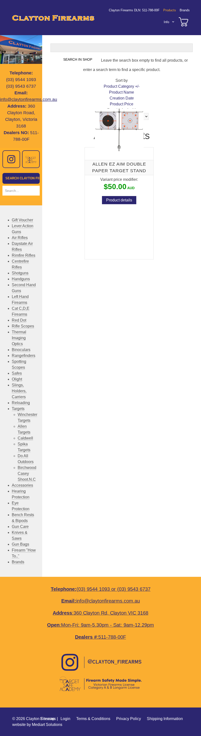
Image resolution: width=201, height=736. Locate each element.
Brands (18, 562)
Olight (17, 379)
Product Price (121, 104)
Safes (17, 373)
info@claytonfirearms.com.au (28, 99)
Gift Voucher (22, 220)
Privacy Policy (128, 719)
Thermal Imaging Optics (19, 338)
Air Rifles (20, 238)
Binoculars (21, 350)
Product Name (121, 92)
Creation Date (122, 98)
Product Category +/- (121, 86)
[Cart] (183, 21)
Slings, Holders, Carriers (19, 391)
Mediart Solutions (47, 724)
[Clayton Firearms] (52, 17)
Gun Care (20, 526)
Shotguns (20, 273)
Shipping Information (165, 719)
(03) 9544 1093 (93, 589)
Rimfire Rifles (23, 255)
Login (65, 719)
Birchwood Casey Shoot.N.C (27, 473)
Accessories (22, 485)
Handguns (21, 279)
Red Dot (19, 320)
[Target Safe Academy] (31, 159)
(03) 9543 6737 (134, 589)
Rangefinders (23, 356)
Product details (119, 200)
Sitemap (47, 719)
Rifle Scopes (23, 326)
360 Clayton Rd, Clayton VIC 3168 (111, 613)
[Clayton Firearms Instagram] (11, 159)
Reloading (21, 403)
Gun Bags (20, 544)
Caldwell (25, 438)
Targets (18, 409)
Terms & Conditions (93, 719)
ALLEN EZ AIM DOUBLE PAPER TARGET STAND (119, 167)
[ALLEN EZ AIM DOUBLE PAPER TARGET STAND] (119, 129)
